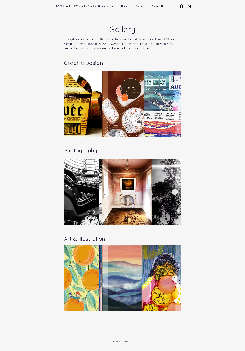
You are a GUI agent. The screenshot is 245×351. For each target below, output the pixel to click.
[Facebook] (181, 6)
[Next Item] (175, 104)
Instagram (98, 48)
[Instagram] (188, 6)
